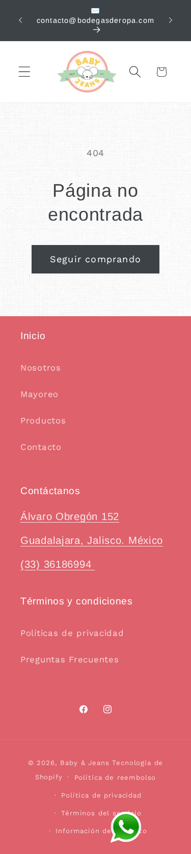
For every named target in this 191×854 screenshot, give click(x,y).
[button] (24, 71)
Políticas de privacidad (72, 633)
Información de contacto (101, 831)
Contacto (41, 447)
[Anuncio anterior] (20, 20)
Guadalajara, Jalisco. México (91, 540)
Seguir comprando (95, 259)
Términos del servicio (101, 813)
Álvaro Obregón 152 (69, 516)
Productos (43, 420)
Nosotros (40, 367)
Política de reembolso (115, 777)
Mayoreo (39, 394)
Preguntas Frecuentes (69, 659)
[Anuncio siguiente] (170, 20)
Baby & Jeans (86, 763)
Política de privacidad (101, 795)
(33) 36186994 (57, 564)
